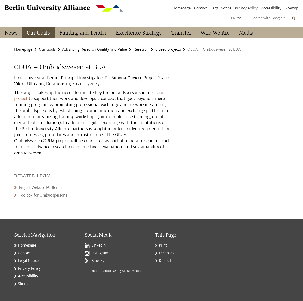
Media (246, 33)
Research (141, 49)
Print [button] (163, 245)
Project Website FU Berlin (40, 187)
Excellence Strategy (139, 33)
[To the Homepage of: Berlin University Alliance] (64, 8)
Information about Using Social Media (113, 271)
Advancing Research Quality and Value (94, 49)
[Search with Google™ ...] (293, 18)
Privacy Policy (246, 8)
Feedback (166, 253)
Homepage (182, 8)
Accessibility (271, 8)
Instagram (99, 253)
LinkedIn (98, 245)
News (11, 33)
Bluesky (97, 260)
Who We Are (215, 33)
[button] (236, 18)
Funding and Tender (83, 33)
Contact (200, 8)
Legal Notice (221, 8)
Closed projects (168, 49)
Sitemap (291, 8)
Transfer (181, 33)
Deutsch (166, 260)
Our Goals (38, 33)
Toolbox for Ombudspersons (43, 195)
